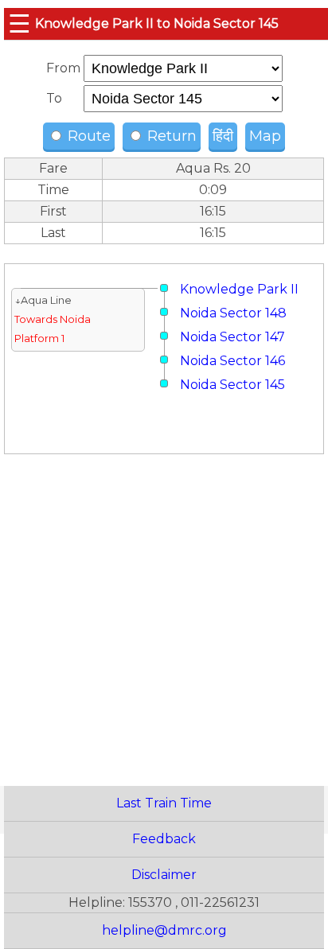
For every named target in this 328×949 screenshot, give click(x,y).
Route (87, 136)
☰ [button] (19, 23)
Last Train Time (164, 803)
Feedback (164, 838)
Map (265, 136)
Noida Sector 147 (232, 336)
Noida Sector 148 (233, 313)
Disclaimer (164, 874)
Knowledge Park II (239, 289)
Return (170, 136)
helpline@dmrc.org (164, 930)
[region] (164, 602)
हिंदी (223, 136)
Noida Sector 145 (232, 384)
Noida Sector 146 (232, 360)
